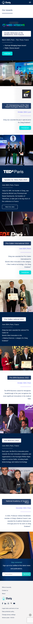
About (3, 593)
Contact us (5, 590)
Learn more (7, 53)
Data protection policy (8, 611)
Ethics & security (6, 587)
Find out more (25, 128)
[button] (30, 2)
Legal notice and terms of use (10, 608)
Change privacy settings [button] (8, 614)
